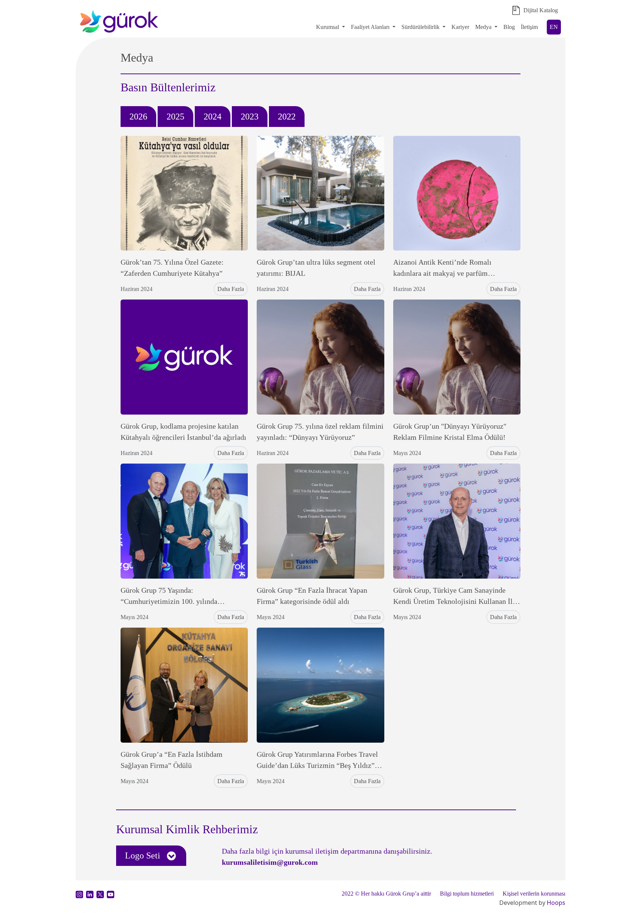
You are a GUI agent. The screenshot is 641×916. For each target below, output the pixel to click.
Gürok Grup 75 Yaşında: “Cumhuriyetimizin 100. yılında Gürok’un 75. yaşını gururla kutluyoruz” (181, 601)
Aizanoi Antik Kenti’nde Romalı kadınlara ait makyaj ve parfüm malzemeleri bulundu (442, 273)
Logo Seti (143, 855)
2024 (212, 116)
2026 (138, 116)
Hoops (556, 903)
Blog (509, 27)
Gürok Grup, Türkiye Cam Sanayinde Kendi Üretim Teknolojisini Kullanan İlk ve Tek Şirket (454, 601)
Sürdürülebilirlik (421, 27)
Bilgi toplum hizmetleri (467, 893)
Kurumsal (327, 27)
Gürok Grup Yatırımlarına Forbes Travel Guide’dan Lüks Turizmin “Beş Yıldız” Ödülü (317, 765)
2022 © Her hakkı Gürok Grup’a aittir (386, 893)
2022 (287, 116)
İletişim (529, 27)
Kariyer (460, 27)
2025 (175, 116)
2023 (250, 116)
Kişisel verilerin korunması (534, 893)
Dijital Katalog (540, 10)
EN (554, 27)
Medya (483, 27)
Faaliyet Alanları (370, 27)
